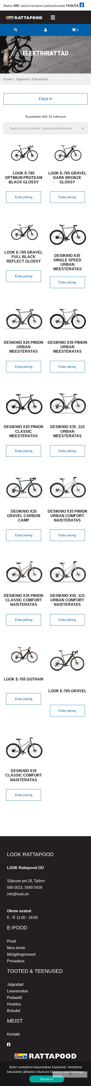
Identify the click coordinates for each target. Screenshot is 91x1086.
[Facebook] (82, 6)
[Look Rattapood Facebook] (8, 1045)
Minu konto (16, 948)
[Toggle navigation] (53, 18)
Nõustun (46, 1079)
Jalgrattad (22, 79)
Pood (11, 941)
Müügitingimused (21, 954)
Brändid (13, 1011)
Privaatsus (15, 961)
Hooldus (14, 1004)
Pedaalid (14, 998)
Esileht (8, 79)
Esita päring (23, 197)
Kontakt (13, 1034)
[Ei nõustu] (70, 1074)
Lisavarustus (17, 991)
